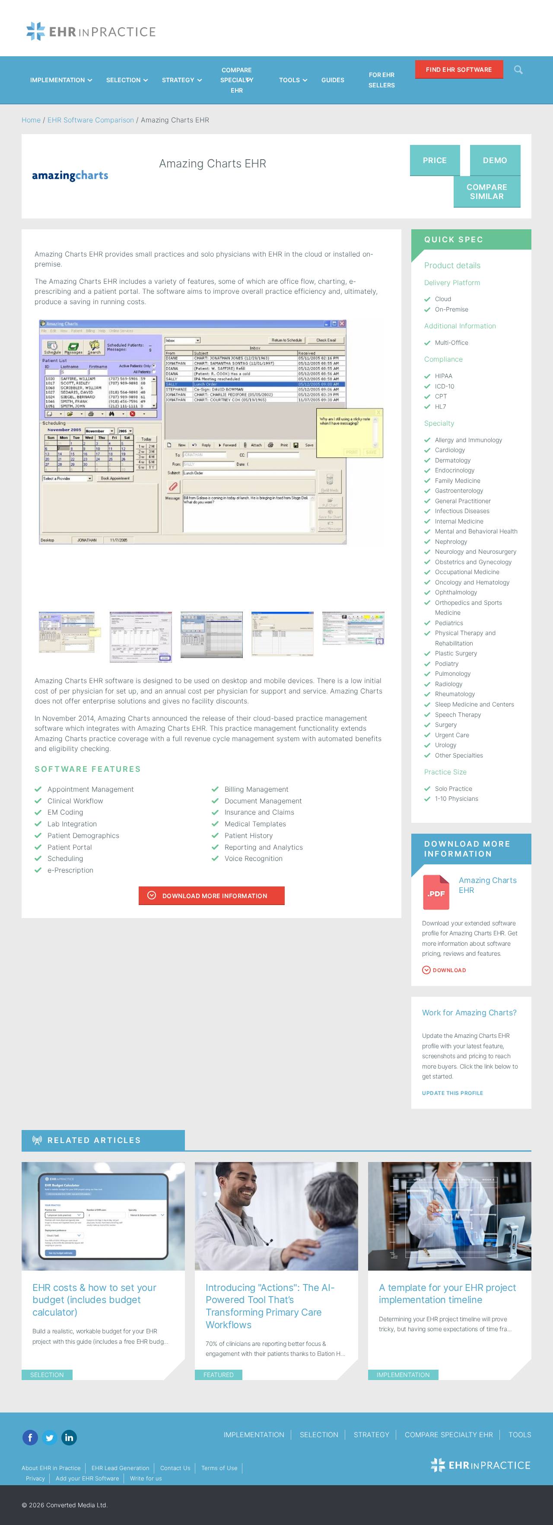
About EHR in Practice (51, 1467)
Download (449, 970)
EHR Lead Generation (120, 1467)
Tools (520, 1434)
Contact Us (175, 1467)
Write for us (146, 1478)
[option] (211, 434)
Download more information (214, 895)
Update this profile (452, 1093)
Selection (47, 1374)
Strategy (371, 1434)
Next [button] (395, 637)
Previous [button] (28, 637)
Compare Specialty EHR (449, 1434)
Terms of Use (219, 1467)
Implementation (403, 1374)
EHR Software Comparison (91, 120)
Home (31, 120)
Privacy (35, 1478)
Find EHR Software (459, 69)
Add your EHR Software (87, 1478)
